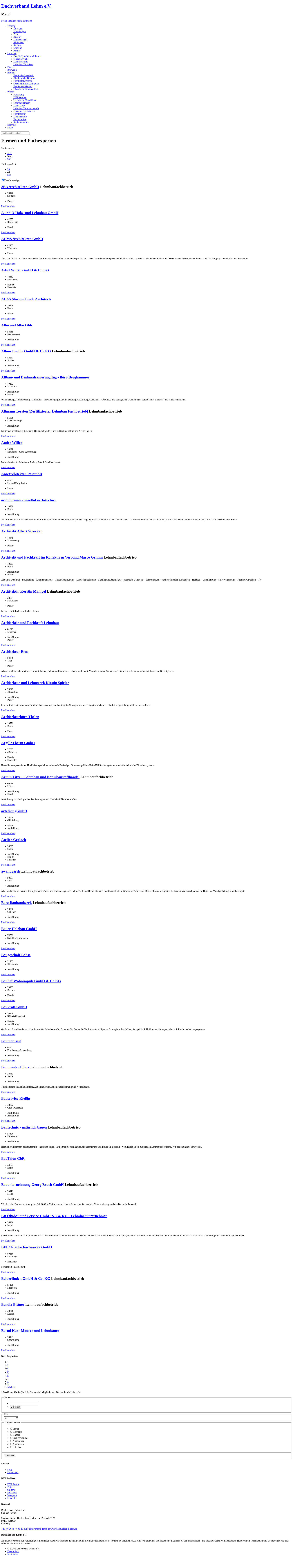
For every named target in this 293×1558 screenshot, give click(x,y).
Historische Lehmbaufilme (26, 89)
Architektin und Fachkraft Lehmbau (30, 623)
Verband (11, 26)
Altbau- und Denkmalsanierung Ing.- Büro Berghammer (45, 377)
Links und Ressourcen (24, 111)
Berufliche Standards (23, 75)
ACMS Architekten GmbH (22, 239)
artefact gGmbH (14, 811)
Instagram (12, 1495)
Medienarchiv (20, 116)
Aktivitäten (18, 42)
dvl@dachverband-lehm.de (37, 1528)
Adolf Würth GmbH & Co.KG (25, 270)
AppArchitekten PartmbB (21, 474)
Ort (9, 159)
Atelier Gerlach (13, 840)
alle (9, 175)
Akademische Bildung (24, 78)
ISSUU (10, 1487)
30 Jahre (17, 37)
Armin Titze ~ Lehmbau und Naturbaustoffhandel (40, 777)
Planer (16, 1428)
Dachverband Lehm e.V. (26, 6)
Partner (16, 50)
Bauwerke (12, 70)
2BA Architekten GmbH (20, 187)
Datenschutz (13, 1551)
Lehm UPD (19, 105)
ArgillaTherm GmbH (18, 743)
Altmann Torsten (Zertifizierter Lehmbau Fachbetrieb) (44, 411)
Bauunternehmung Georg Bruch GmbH (32, 1185)
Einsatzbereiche (21, 59)
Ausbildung (18, 1441)
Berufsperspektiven (22, 86)
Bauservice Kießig (15, 1098)
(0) (12, 1528)
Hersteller (17, 1431)
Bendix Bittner (12, 1304)
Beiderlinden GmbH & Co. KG (25, 1278)
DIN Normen (19, 97)
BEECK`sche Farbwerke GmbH (26, 1247)
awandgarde (10, 871)
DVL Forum (13, 1484)
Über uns (17, 28)
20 (8, 169)
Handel (16, 1435)
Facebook (12, 1492)
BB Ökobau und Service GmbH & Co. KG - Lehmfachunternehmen (54, 1216)
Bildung (11, 72)
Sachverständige (21, 1438)
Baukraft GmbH (14, 1007)
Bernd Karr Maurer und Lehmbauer (30, 1331)
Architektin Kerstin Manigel (23, 591)
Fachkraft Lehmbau (22, 81)
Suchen (15, 1407)
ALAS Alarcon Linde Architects (26, 299)
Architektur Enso (15, 652)
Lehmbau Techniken (23, 64)
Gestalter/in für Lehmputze (26, 83)
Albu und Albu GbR (17, 325)
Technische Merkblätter (24, 100)
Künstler (17, 1447)
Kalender (11, 125)
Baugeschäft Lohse (16, 955)
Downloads (12, 1472)
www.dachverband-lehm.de (63, 1528)
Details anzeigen (12, 180)
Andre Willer (11, 443)
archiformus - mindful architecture (28, 500)
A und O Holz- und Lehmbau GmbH (29, 213)
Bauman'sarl (11, 1041)
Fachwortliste (19, 119)
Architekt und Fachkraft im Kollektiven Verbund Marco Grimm (52, 557)
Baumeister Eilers (15, 1067)
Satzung (17, 45)
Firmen (10, 67)
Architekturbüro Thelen (20, 717)
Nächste (11, 1387)
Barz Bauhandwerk (16, 903)
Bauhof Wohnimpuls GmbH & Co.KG (31, 981)
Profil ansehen (8, 206)
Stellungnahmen (21, 122)
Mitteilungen (19, 31)
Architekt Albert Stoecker (21, 531)
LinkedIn (11, 1498)
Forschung (18, 94)
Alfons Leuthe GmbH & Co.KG (26, 351)
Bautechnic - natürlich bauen (24, 1127)
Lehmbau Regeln (21, 103)
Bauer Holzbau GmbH (19, 929)
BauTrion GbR (13, 1158)
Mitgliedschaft (20, 39)
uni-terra (11, 1490)
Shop (9, 1469)
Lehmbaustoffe (20, 61)
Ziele (15, 34)
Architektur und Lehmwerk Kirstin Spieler (35, 683)
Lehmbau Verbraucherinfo (26, 108)
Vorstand (17, 48)
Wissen (10, 92)
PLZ (9, 153)
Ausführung (18, 1444)
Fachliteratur (19, 114)
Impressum (12, 1554)
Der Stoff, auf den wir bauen (27, 56)
